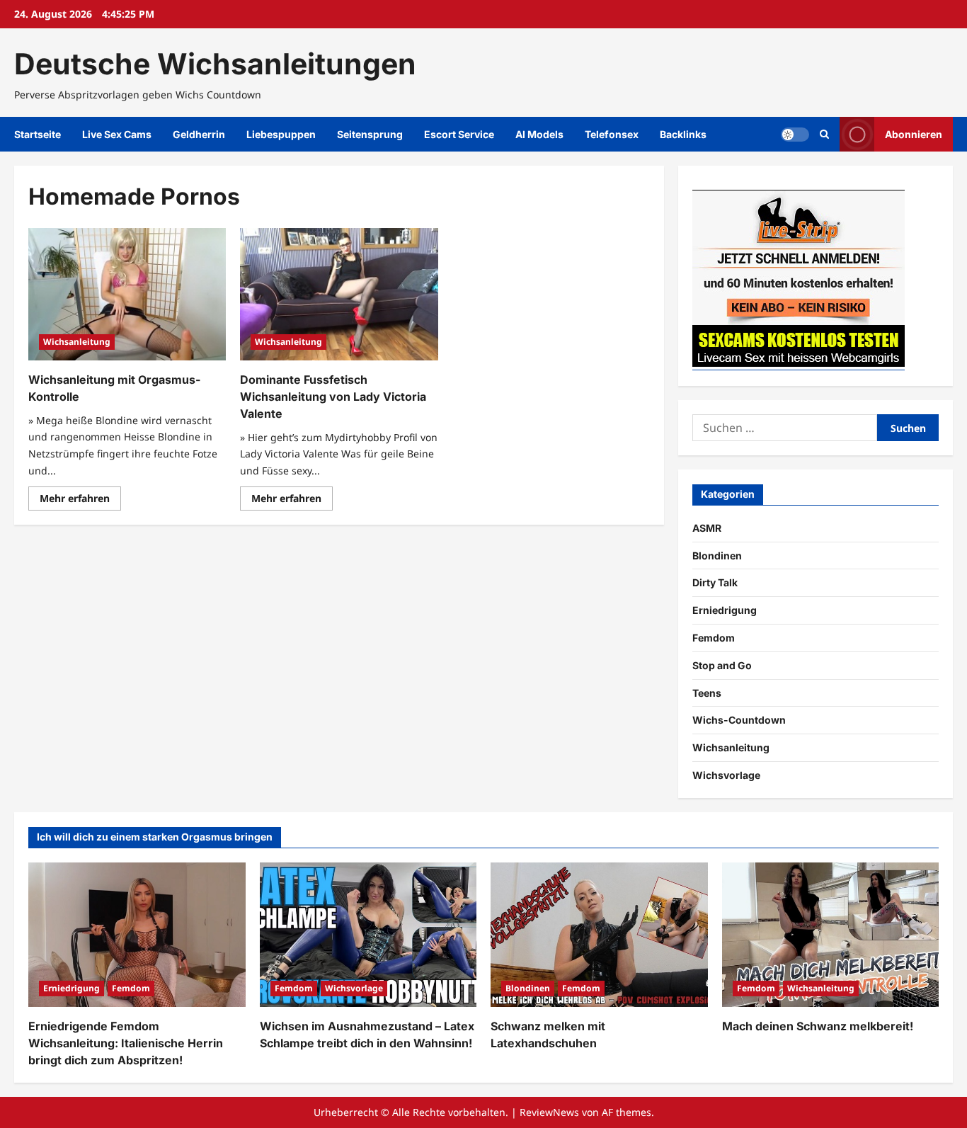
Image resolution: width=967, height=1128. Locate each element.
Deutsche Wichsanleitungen (215, 63)
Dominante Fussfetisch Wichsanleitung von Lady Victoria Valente (333, 396)
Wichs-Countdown (739, 720)
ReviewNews (549, 1112)
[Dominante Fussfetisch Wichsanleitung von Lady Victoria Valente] (338, 294)
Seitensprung (370, 134)
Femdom (713, 638)
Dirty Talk (715, 582)
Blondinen (717, 555)
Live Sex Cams (116, 134)
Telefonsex (612, 134)
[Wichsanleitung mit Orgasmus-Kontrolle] (127, 294)
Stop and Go (722, 665)
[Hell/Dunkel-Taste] (795, 134)
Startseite (37, 134)
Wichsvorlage (726, 775)
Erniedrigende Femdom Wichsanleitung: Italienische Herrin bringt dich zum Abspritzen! (125, 1043)
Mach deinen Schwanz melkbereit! (817, 1026)
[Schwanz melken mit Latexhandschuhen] (599, 934)
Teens (706, 693)
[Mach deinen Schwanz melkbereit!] (830, 934)
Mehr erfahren (80, 501)
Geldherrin (199, 134)
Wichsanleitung (76, 342)
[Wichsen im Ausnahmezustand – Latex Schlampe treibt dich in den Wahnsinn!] (368, 934)
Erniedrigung (724, 610)
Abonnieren (913, 134)
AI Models (539, 134)
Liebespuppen (281, 134)
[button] (824, 134)
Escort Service (459, 134)
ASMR (706, 528)
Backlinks (683, 134)
